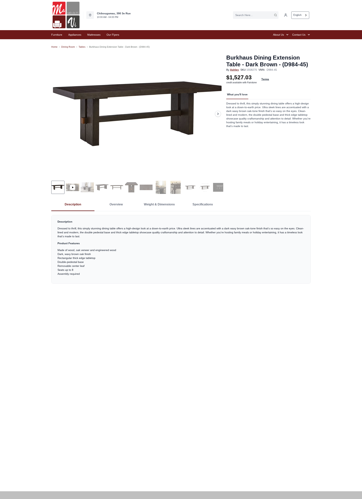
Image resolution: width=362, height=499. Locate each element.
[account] (286, 15)
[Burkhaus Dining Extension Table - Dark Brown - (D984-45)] (137, 113)
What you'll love (237, 94)
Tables (82, 47)
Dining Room (68, 47)
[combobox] (255, 15)
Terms (265, 79)
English (297, 15)
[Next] (218, 114)
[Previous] (57, 114)
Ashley (234, 69)
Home (54, 47)
